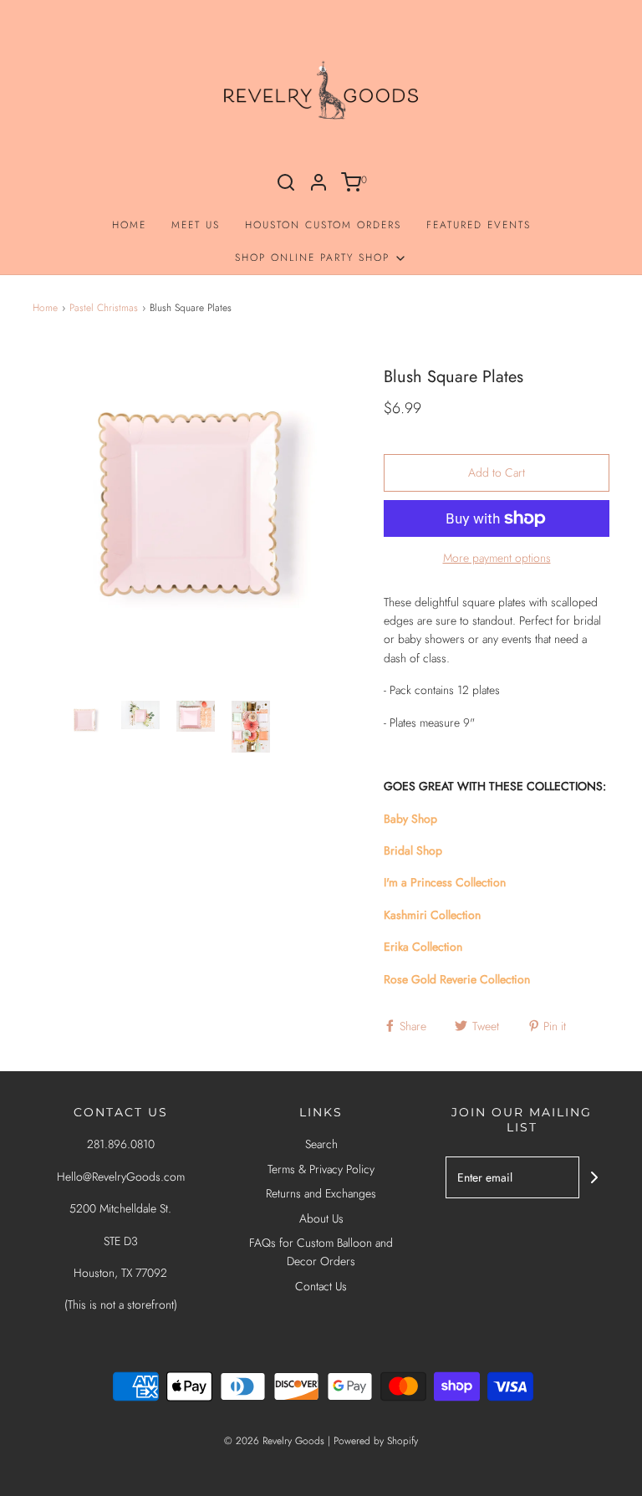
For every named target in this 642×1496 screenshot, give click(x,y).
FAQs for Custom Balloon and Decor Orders (321, 1251)
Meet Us (195, 224)
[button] (85, 727)
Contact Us (321, 1286)
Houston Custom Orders (323, 224)
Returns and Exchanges (321, 1193)
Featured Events (478, 224)
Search (321, 1144)
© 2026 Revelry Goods (274, 1440)
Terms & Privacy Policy (321, 1169)
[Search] (286, 182)
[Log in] (318, 182)
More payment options (497, 557)
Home (129, 224)
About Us (321, 1218)
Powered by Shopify (376, 1440)
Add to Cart (496, 472)
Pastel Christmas (103, 307)
